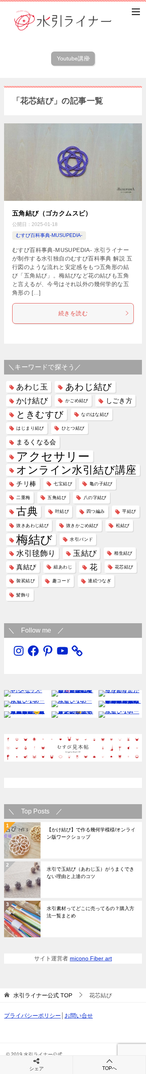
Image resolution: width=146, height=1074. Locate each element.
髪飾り (23, 594)
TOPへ (109, 1068)
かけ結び (32, 400)
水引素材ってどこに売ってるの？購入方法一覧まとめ (90, 912)
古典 (27, 511)
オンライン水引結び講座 (76, 470)
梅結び (34, 539)
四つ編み (95, 511)
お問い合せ (78, 1015)
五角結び (56, 497)
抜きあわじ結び (32, 525)
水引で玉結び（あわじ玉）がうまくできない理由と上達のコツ (90, 872)
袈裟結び (25, 580)
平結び (129, 511)
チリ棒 (26, 483)
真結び (26, 567)
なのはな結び (95, 414)
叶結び (62, 511)
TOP (42, 995)
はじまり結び (30, 428)
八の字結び (95, 497)
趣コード (61, 580)
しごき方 (119, 400)
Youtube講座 (76, 58)
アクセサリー (53, 456)
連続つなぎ (99, 580)
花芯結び (124, 566)
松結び (123, 525)
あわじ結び (88, 387)
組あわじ (63, 566)
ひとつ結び (73, 428)
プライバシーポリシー (32, 1015)
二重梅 (23, 497)
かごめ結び (76, 400)
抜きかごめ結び (82, 525)
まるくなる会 (36, 442)
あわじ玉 (32, 387)
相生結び (123, 553)
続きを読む (73, 313)
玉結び (85, 553)
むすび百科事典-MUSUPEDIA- (49, 235)
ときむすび (40, 414)
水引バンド (81, 539)
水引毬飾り (36, 553)
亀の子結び (101, 483)
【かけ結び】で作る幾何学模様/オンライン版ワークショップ (91, 833)
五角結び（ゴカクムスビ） (52, 213)
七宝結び (63, 483)
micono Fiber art (91, 958)
